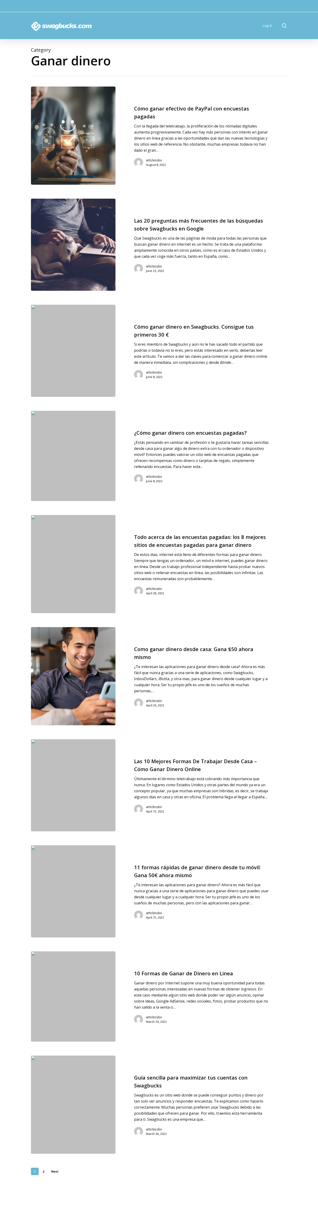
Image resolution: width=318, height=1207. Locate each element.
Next (54, 1172)
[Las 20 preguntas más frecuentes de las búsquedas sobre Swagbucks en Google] (73, 245)
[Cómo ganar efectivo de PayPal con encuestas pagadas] (73, 136)
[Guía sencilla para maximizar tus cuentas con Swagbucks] (73, 1105)
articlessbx (154, 160)
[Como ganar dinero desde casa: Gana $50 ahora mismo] (73, 676)
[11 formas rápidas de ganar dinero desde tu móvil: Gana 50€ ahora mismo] (73, 891)
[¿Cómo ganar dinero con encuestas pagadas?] (73, 456)
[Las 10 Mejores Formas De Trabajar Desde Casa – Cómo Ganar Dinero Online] (73, 785)
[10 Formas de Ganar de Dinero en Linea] (73, 996)
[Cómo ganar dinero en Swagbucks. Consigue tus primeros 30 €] (73, 351)
